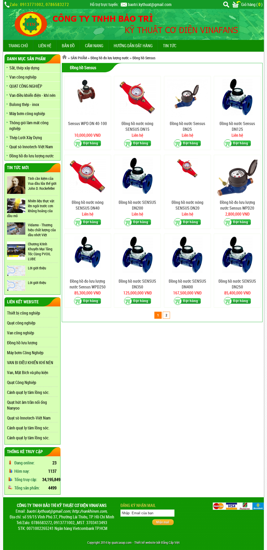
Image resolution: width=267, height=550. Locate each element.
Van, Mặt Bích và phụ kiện (27, 372)
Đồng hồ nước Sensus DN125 (237, 126)
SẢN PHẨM (79, 57)
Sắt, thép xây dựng (24, 68)
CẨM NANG (94, 46)
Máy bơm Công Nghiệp (25, 353)
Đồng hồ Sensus (143, 57)
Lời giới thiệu (37, 267)
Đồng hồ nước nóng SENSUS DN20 (187, 205)
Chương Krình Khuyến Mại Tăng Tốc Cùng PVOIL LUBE (40, 251)
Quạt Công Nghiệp (21, 382)
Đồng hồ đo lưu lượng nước (31, 156)
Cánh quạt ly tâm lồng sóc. (28, 392)
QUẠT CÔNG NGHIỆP (25, 86)
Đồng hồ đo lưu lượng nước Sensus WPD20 (237, 205)
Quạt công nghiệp (21, 323)
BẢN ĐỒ (68, 46)
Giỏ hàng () (252, 4)
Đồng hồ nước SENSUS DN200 (137, 205)
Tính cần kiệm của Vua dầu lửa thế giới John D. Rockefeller (42, 183)
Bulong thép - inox (24, 104)
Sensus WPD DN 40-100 (87, 123)
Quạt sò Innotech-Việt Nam (31, 147)
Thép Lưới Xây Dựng (25, 137)
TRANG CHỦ (18, 46)
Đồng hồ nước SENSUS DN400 (187, 284)
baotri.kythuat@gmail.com (150, 4)
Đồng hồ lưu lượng (22, 343)
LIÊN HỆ (44, 46)
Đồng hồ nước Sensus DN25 (187, 126)
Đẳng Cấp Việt (170, 542)
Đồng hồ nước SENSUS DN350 (137, 284)
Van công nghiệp (23, 77)
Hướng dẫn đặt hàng (133, 46)
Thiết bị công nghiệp (23, 313)
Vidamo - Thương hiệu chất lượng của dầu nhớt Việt (42, 229)
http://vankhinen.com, (89, 511)
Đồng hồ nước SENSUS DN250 (237, 284)
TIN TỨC (169, 46)
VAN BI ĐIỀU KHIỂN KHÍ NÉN (30, 362)
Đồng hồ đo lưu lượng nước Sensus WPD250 (88, 284)
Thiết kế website (145, 542)
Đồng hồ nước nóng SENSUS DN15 (137, 126)
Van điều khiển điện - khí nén (32, 95)
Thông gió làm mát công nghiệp (28, 125)
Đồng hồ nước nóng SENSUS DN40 (88, 205)
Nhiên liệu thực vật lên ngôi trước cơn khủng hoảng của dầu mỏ (30, 208)
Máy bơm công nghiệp (27, 113)
